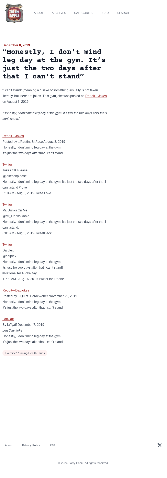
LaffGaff (8, 319)
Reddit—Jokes (96, 96)
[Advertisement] (139, 66)
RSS (52, 445)
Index (105, 13)
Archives (59, 13)
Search (123, 13)
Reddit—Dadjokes (15, 290)
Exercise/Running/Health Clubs (25, 353)
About (39, 13)
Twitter (7, 164)
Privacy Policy (31, 445)
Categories (83, 13)
